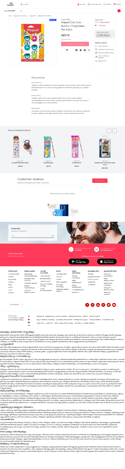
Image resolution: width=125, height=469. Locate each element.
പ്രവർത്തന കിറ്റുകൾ (30, 283)
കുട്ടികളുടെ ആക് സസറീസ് (29, 279)
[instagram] (93, 305)
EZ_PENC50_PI (76, 163)
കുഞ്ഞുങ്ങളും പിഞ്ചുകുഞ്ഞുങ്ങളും (30, 275)
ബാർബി (10, 276)
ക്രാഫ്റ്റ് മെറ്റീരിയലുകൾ (76, 286)
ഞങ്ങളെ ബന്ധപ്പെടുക (81, 319)
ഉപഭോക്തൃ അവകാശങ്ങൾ (64, 319)
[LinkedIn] (98, 305)
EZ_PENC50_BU (48, 163)
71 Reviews (102, 25)
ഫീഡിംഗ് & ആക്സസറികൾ (29, 291)
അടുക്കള (90, 274)
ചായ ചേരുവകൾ (45, 276)
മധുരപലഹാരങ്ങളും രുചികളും (46, 285)
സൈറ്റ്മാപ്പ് (78, 323)
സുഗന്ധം (59, 276)
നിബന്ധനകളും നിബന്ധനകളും (63, 323)
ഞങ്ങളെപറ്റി (40, 316)
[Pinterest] (103, 305)
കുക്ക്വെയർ (91, 282)
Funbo (10, 290)
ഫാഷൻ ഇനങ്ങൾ (61, 274)
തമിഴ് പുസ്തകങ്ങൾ (61, 282)
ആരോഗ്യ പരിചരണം (107, 293)
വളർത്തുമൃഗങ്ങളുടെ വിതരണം (62, 290)
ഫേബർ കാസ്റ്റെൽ (13, 274)
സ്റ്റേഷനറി (33, 16)
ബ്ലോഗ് (85, 316)
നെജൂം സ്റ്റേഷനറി (105, 22)
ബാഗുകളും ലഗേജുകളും (60, 285)
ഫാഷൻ (58, 279)
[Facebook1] (87, 305)
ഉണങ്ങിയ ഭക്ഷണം (45, 278)
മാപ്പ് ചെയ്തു (65, 19)
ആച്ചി (10, 284)
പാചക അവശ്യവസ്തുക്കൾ (46, 289)
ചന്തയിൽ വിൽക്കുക (103, 35)
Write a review (99, 180)
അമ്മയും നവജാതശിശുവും (29, 286)
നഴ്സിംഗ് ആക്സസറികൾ (109, 279)
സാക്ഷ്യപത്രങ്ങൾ (88, 323)
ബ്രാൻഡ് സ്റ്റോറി (94, 316)
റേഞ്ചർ (10, 292)
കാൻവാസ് (75, 292)
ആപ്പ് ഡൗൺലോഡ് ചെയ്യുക (46, 319)
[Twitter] (109, 305)
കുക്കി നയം (49, 323)
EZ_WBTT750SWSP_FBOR (20, 163)
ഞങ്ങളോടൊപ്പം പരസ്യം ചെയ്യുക (56, 316)
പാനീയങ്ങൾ (91, 284)
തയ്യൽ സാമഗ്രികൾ (76, 277)
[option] (32, 42)
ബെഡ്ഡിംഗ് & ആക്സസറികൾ (109, 288)
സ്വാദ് (10, 287)
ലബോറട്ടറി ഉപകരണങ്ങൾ (108, 275)
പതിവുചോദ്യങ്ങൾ (95, 319)
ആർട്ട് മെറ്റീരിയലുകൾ (76, 281)
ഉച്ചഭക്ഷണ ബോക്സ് (94, 276)
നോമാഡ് (11, 282)
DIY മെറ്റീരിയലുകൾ (78, 289)
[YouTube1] (114, 305)
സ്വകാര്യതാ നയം (108, 319)
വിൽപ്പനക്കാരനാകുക (74, 316)
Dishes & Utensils (93, 279)
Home (10, 16)
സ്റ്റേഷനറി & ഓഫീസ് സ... (21, 16)
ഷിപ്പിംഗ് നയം (40, 323)
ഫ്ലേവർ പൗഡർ (45, 281)
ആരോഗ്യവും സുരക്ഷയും (108, 284)
